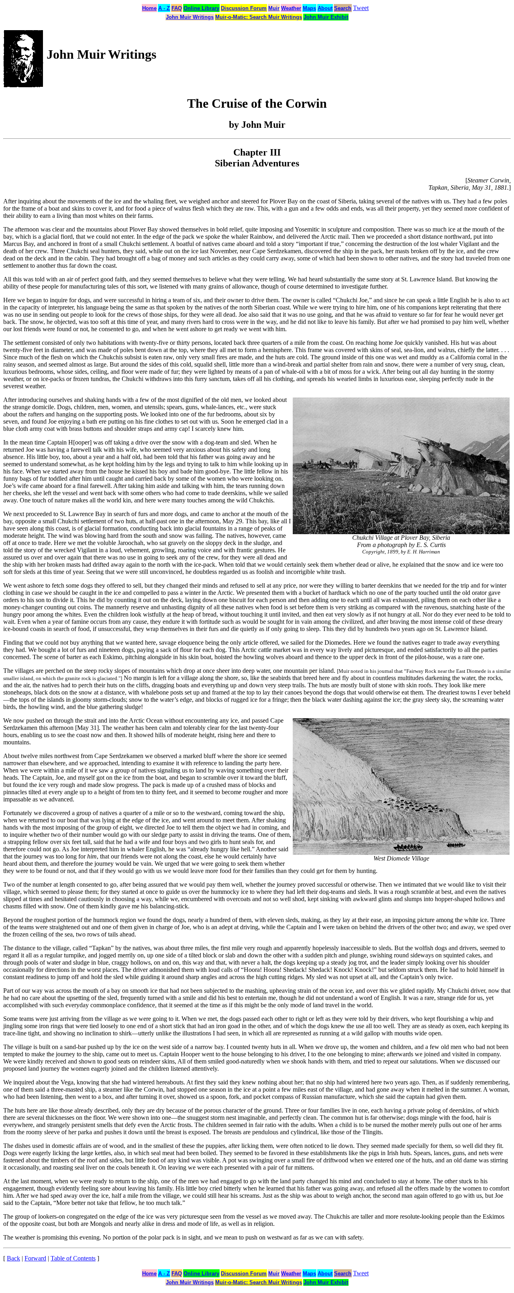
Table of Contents (73, 1258)
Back (13, 1258)
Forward (35, 1258)
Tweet (361, 7)
